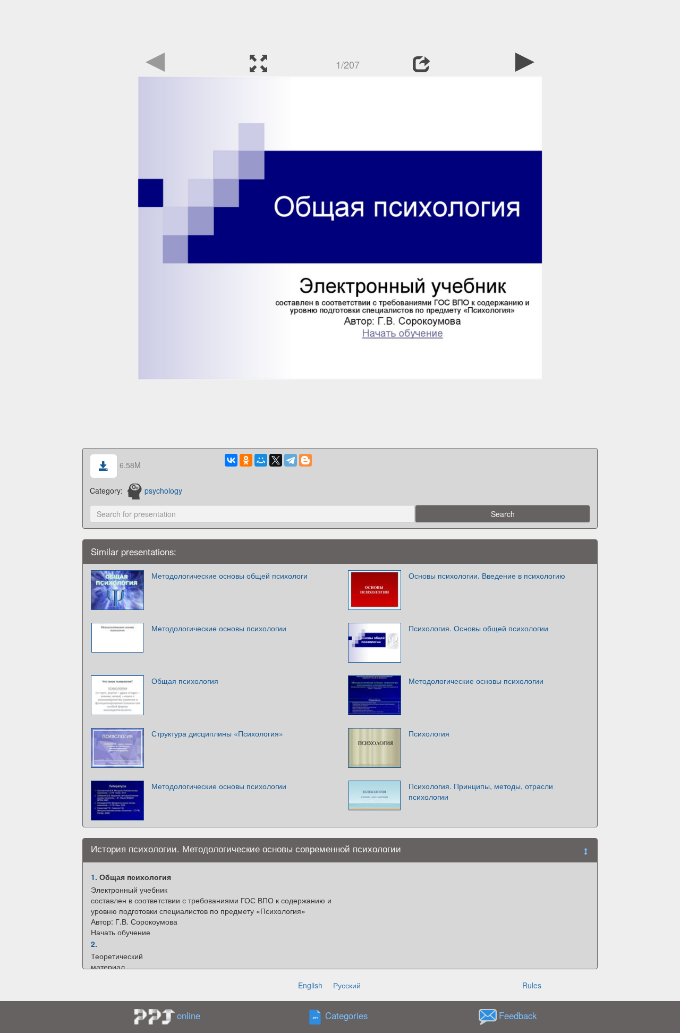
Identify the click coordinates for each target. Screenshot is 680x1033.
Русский (347, 985)
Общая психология (184, 680)
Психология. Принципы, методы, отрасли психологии (481, 791)
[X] (275, 460)
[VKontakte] (231, 460)
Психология (429, 733)
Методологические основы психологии (218, 628)
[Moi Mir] (260, 460)
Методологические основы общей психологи (229, 575)
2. (94, 943)
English (310, 985)
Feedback (518, 1016)
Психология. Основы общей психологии (478, 628)
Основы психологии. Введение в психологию (487, 575)
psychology (163, 490)
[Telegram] (290, 460)
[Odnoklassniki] (246, 460)
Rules (531, 985)
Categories (346, 1016)
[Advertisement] (340, 24)
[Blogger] (305, 460)
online (188, 1015)
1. (94, 876)
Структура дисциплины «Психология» (217, 733)
